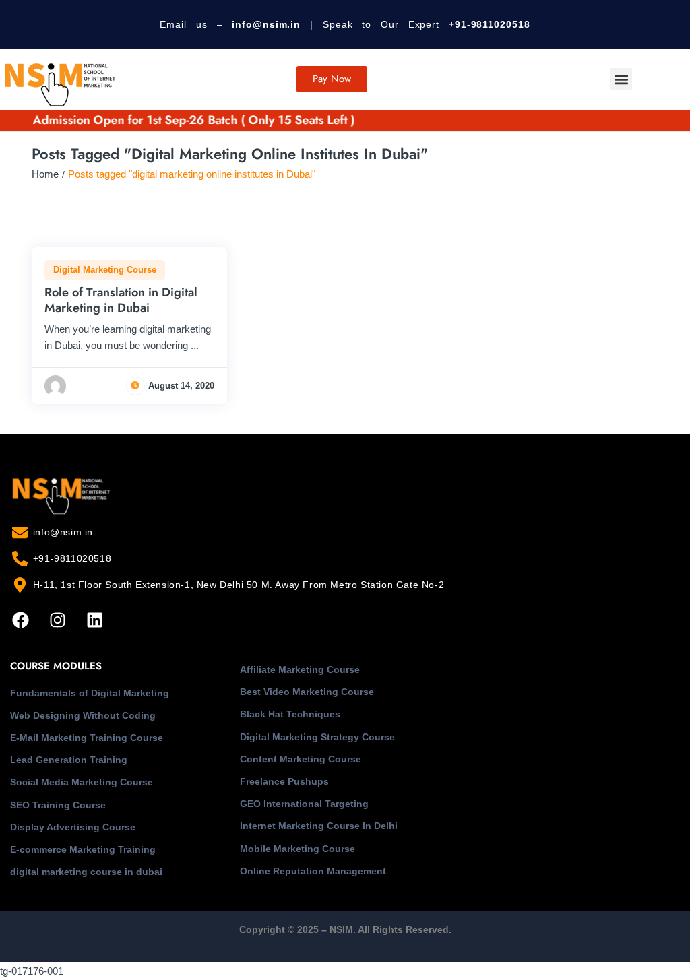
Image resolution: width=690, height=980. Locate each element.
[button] (621, 79)
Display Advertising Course (72, 827)
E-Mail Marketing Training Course (86, 737)
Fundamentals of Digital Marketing (89, 693)
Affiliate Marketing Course (300, 669)
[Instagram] (57, 619)
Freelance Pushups (284, 781)
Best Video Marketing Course (307, 691)
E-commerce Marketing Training (83, 849)
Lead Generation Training (68, 759)
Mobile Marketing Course (297, 848)
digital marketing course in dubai (86, 871)
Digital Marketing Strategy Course (317, 736)
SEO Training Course (58, 804)
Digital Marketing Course (104, 270)
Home (45, 174)
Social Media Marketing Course (81, 782)
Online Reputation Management (313, 870)
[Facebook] (20, 619)
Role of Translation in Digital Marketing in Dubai (120, 300)
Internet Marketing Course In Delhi (319, 825)
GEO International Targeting (304, 803)
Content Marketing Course (300, 759)
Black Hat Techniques (290, 714)
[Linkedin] (94, 619)
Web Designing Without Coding (83, 715)
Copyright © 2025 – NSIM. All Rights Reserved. (345, 929)
